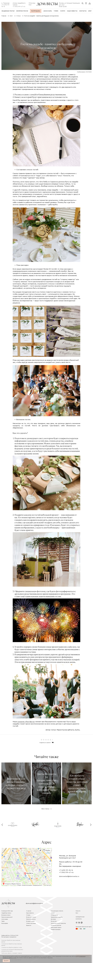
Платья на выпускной (6, 917)
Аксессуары (4, 919)
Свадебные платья (6, 913)
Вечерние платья (5, 915)
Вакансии (28, 925)
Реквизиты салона (31, 919)
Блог (77, 913)
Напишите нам (80, 916)
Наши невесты (30, 913)
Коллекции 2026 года (7, 910)
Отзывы (28, 915)
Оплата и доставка (31, 923)
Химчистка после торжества (58, 923)
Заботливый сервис (56, 927)
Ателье (53, 913)
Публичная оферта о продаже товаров (11, 953)
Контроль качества (56, 925)
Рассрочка (53, 921)
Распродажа (4, 923)
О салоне (28, 910)
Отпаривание (54, 915)
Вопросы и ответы (31, 917)
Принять (6, 960)
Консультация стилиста (57, 910)
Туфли (3, 921)
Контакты (79, 919)
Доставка (53, 919)
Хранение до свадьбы (56, 917)
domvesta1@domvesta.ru (69, 876)
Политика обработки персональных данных (10, 941)
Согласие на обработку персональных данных (11, 944)
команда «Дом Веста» (26, 722)
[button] (2, 825)
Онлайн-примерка (55, 929)
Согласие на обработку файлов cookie (11, 947)
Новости (78, 910)
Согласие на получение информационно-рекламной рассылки (12, 950)
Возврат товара (30, 921)
